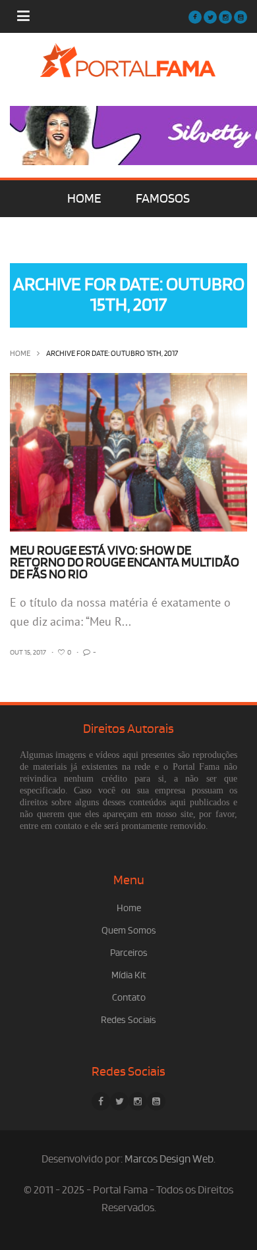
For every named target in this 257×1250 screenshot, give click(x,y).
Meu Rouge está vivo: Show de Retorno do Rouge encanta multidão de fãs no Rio (124, 562)
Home (20, 353)
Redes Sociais (128, 1020)
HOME (84, 198)
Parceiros (129, 953)
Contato (129, 997)
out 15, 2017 (28, 653)
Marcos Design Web (169, 1159)
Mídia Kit (128, 975)
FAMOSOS (163, 198)
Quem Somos (128, 930)
